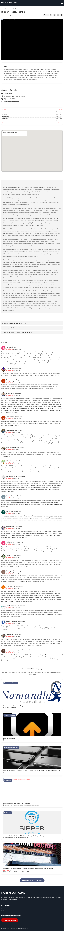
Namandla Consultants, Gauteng (13, 706)
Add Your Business (10, 920)
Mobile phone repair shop (11, 747)
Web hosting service (9, 715)
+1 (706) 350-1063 (9, 99)
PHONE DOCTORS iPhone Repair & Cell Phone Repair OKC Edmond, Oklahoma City (28, 868)
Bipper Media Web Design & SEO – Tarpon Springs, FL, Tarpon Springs (24, 836)
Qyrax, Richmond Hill (9, 738)
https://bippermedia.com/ (11, 101)
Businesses (10, 8)
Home (3, 8)
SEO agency (7, 15)
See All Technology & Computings (32, 880)
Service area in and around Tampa (14, 96)
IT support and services (10, 683)
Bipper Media (14, 899)
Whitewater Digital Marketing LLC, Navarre (16, 803)
